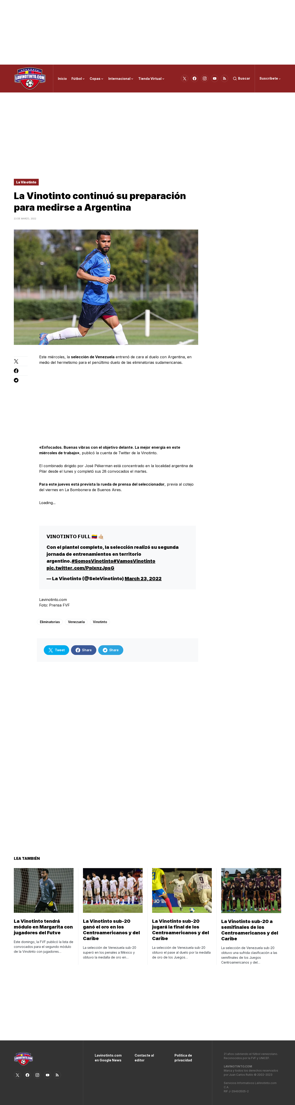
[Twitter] (184, 78)
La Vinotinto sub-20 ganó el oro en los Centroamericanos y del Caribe (111, 929)
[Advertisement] (147, 32)
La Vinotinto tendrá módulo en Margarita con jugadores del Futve (43, 926)
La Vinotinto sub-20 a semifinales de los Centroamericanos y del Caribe (249, 930)
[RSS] (224, 78)
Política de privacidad (183, 1057)
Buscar (244, 78)
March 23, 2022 (143, 578)
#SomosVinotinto (92, 561)
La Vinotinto (26, 182)
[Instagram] (204, 78)
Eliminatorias (50, 622)
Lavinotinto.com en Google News (108, 1057)
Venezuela (76, 622)
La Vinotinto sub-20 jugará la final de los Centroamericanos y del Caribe (180, 929)
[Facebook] (194, 78)
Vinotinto (100, 622)
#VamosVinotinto (134, 561)
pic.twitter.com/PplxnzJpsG (80, 568)
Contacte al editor (144, 1057)
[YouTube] (214, 78)
